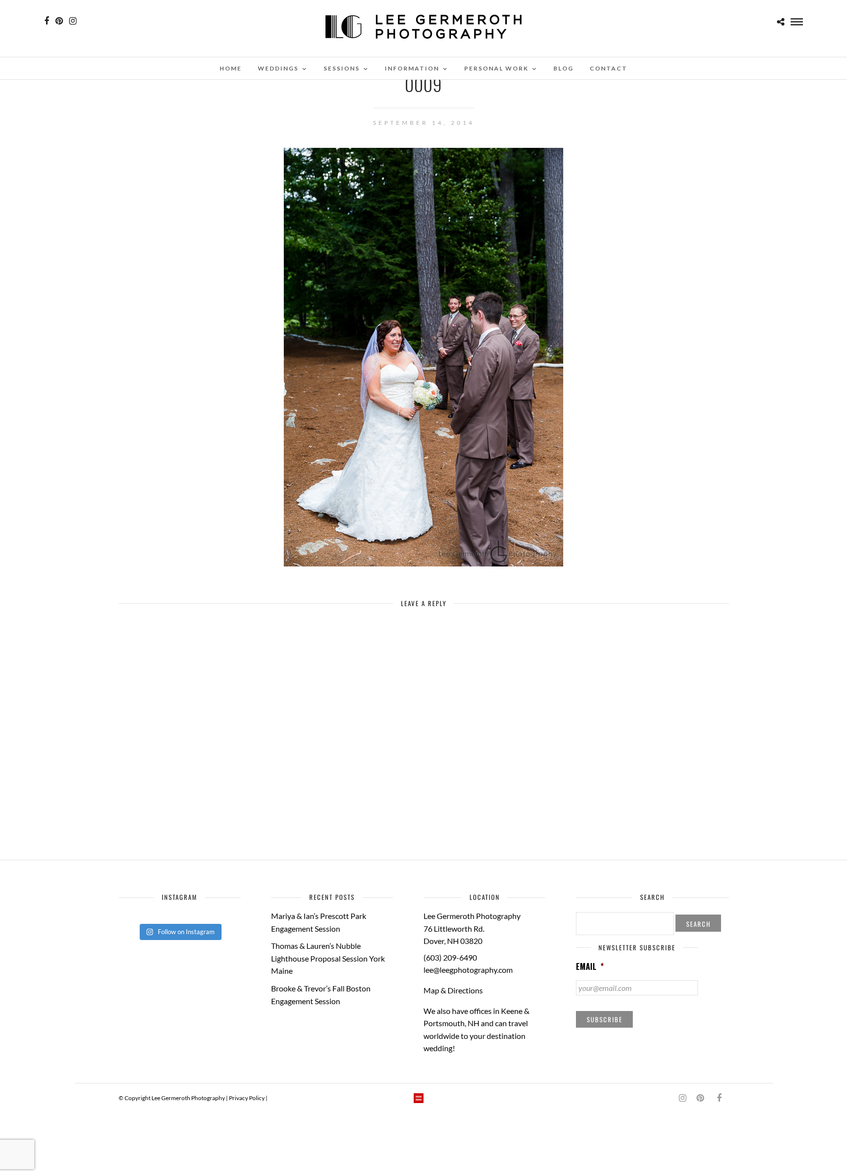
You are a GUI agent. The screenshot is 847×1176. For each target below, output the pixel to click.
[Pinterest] (59, 21)
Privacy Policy (247, 1098)
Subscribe (605, 1019)
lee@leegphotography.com (468, 969)
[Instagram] (72, 21)
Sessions (342, 68)
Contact (608, 68)
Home (231, 68)
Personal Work (496, 68)
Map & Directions (453, 990)
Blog (563, 68)
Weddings (278, 68)
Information (412, 68)
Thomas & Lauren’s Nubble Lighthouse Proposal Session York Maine (328, 958)
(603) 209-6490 (450, 957)
